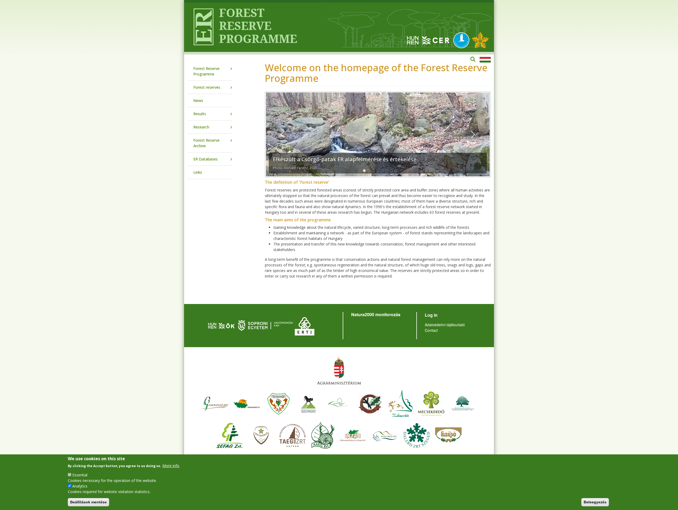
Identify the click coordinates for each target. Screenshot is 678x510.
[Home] (201, 27)
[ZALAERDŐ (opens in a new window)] (401, 403)
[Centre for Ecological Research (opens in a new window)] (428, 39)
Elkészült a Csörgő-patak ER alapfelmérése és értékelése (344, 159)
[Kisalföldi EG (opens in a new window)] (322, 434)
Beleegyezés (595, 502)
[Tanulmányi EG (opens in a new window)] (292, 434)
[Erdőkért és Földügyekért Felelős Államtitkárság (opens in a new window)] (339, 371)
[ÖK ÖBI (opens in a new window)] (221, 325)
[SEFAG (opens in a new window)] (229, 434)
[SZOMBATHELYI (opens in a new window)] (370, 403)
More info (170, 465)
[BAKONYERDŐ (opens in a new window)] (338, 403)
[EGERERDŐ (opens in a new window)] (215, 403)
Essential (79, 474)
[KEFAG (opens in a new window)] (353, 434)
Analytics (79, 486)
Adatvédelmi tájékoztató (445, 324)
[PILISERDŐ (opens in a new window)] (308, 403)
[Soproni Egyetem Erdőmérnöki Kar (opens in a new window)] (266, 325)
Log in (431, 315)
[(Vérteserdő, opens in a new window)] (261, 434)
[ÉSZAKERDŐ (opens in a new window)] (247, 403)
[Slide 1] (359, 170)
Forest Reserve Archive (206, 143)
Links (197, 172)
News (198, 100)
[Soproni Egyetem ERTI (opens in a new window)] (304, 325)
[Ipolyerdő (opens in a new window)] (385, 434)
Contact (431, 330)
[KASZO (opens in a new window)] (448, 434)
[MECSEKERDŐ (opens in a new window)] (431, 403)
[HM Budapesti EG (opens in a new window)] (463, 403)
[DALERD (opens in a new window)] (416, 434)
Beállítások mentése (88, 502)
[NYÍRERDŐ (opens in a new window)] (278, 403)
